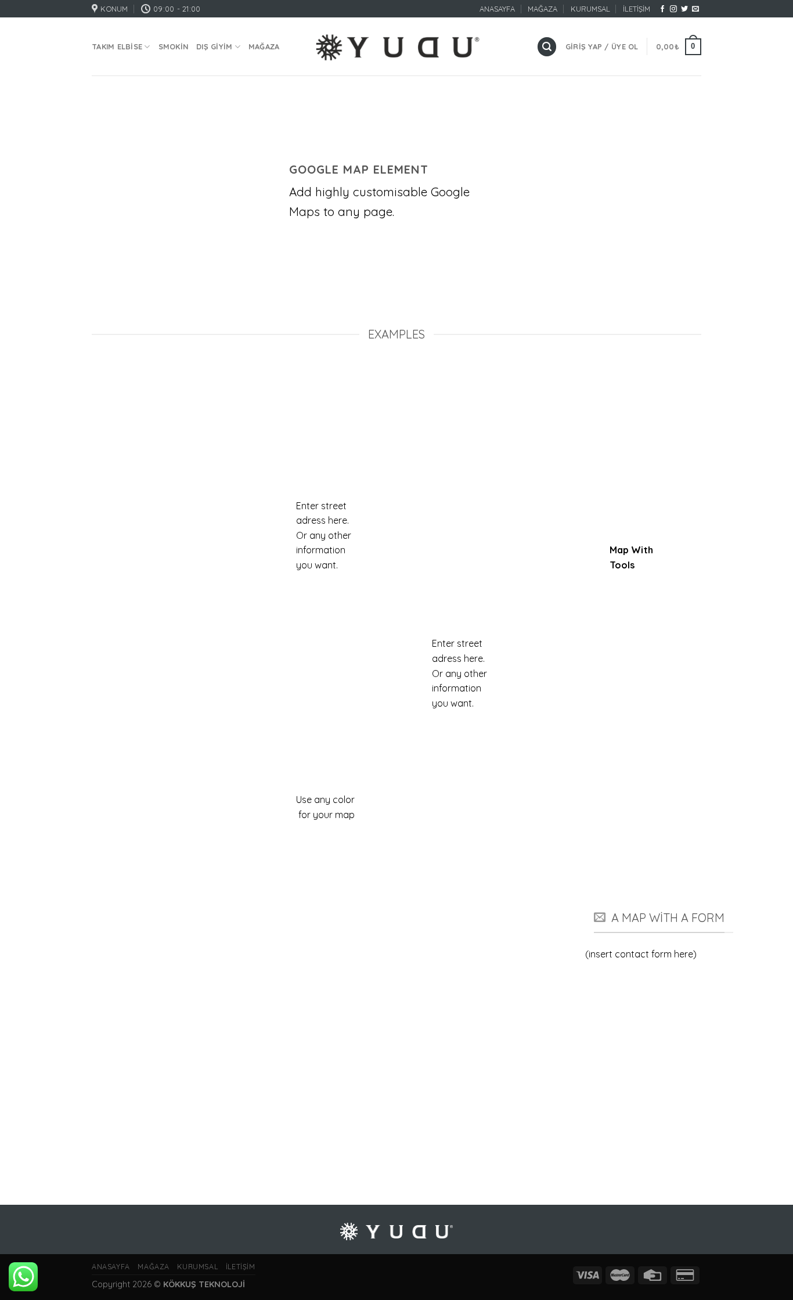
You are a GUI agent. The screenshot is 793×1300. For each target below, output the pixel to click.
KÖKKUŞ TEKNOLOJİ (204, 1284)
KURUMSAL (590, 8)
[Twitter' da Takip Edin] (684, 9)
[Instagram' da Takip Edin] (673, 9)
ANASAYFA (497, 8)
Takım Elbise (117, 46)
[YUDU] (397, 46)
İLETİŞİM (636, 8)
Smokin (173, 46)
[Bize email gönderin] (695, 9)
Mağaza (264, 46)
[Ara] (547, 46)
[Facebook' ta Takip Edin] (662, 9)
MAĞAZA (542, 8)
